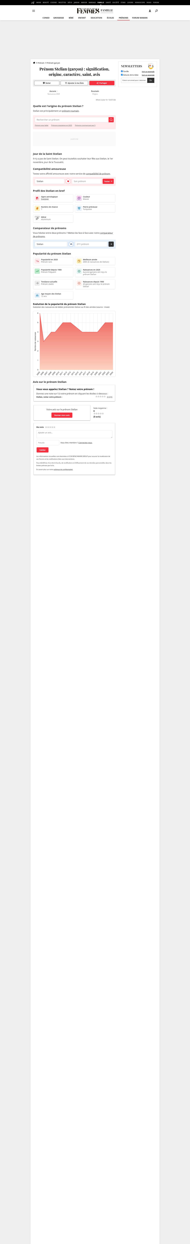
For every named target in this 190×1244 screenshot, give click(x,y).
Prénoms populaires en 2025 (61, 125)
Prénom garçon (53, 63)
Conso (46, 17)
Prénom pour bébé (41, 125)
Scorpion (45, 199)
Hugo (149, 2)
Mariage (92, 2)
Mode (38, 2)
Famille (100, 2)
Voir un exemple (148, 71)
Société (115, 2)
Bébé (71, 17)
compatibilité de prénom (98, 173)
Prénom (41, 63)
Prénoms (123, 17)
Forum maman (139, 17)
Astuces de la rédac (131, 75)
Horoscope (140, 2)
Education (96, 17)
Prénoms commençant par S (85, 125)
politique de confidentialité (63, 469)
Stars (123, 2)
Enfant (82, 17)
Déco (70, 2)
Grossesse (58, 17)
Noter (48, 83)
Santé (108, 2)
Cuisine (53, 2)
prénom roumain (70, 110)
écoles (110, 17)
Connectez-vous (85, 442)
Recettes (62, 2)
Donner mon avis (62, 415)
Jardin (76, 2)
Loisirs (130, 2)
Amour (84, 2)
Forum (156, 2)
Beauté (46, 2)
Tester (107, 181)
